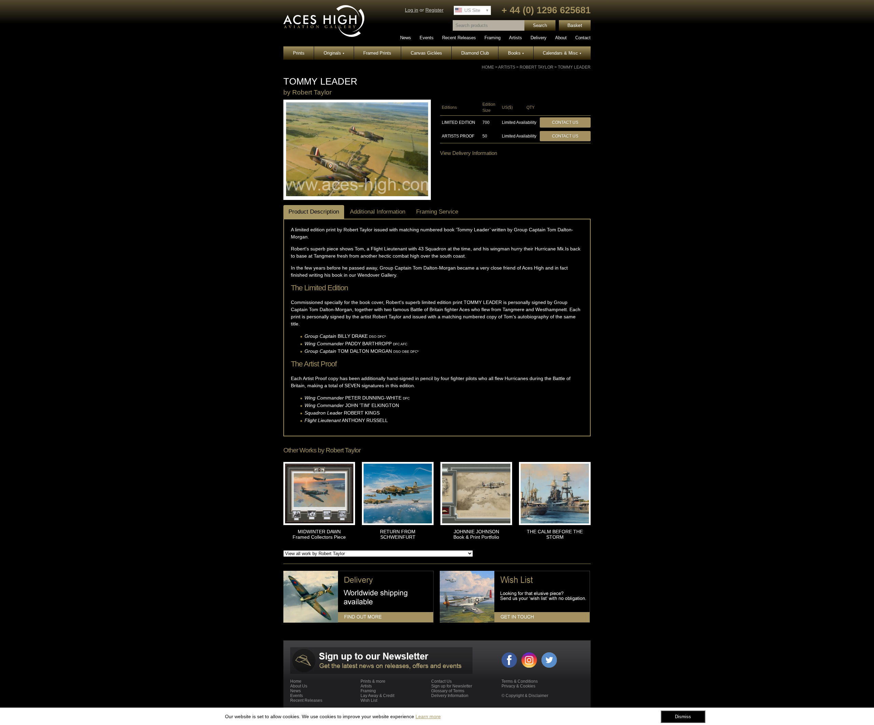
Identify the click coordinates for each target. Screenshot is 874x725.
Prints (299, 53)
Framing (492, 37)
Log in (411, 10)
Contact (583, 37)
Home (488, 67)
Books (516, 53)
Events (427, 37)
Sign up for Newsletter (451, 686)
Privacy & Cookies (518, 686)
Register (434, 10)
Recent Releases (459, 37)
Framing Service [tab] (437, 211)
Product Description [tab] (313, 211)
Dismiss (683, 716)
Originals (334, 53)
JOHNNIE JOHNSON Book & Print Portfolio (476, 534)
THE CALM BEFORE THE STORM (555, 534)
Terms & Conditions (520, 681)
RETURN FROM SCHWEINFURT (397, 534)
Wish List (369, 700)
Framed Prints (377, 53)
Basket (574, 25)
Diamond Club (475, 53)
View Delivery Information (468, 153)
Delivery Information (449, 695)
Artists (515, 37)
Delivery (539, 37)
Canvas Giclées (426, 53)
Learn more (428, 716)
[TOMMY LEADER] (357, 194)
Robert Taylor (536, 67)
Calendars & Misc (562, 53)
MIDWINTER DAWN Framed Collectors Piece (319, 534)
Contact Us (565, 122)
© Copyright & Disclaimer (525, 695)
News (405, 37)
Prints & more (373, 681)
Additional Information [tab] (377, 211)
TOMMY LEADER (574, 67)
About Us (298, 686)
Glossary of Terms (447, 690)
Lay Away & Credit (377, 695)
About (561, 37)
